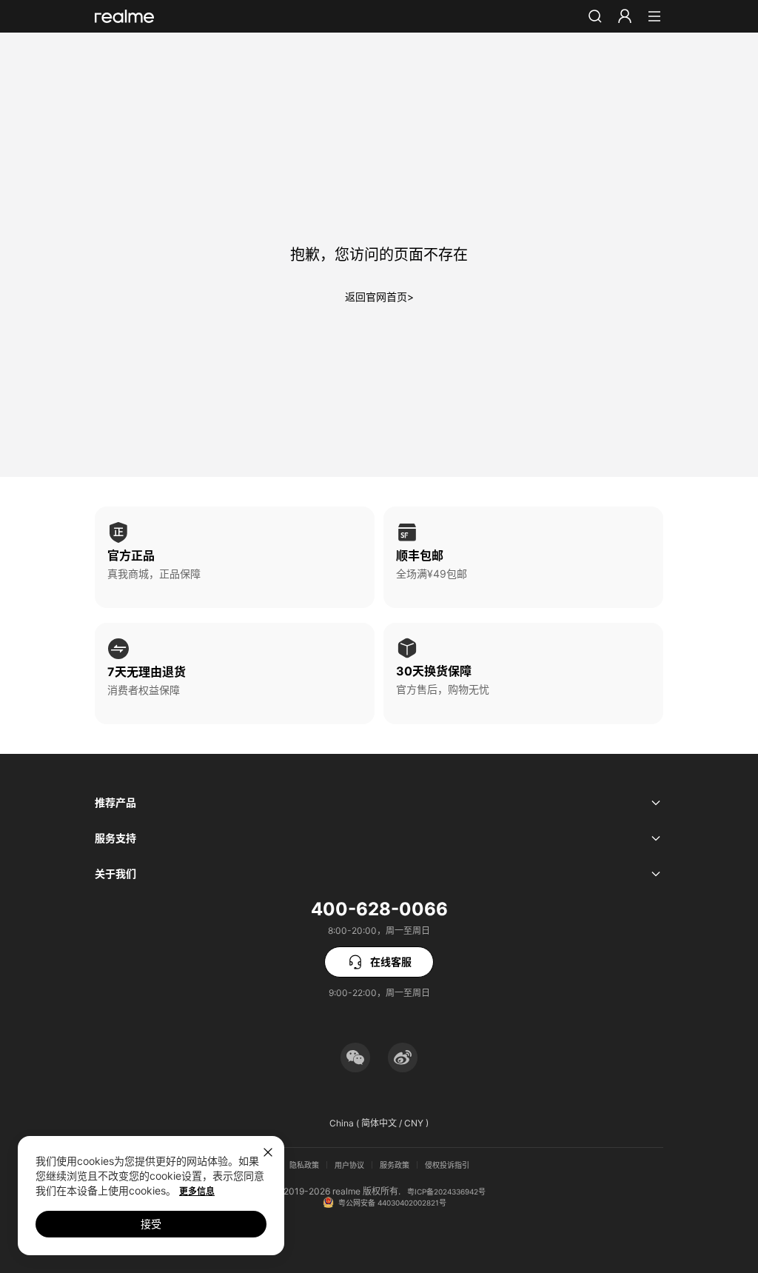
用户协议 (349, 1165)
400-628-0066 (379, 909)
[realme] (124, 16)
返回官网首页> (379, 296)
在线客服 (391, 961)
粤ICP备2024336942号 (446, 1191)
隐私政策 (304, 1165)
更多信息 (197, 1191)
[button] (595, 16)
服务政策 (394, 1165)
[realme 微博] (402, 1057)
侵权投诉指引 (447, 1165)
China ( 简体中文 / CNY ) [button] (379, 1123)
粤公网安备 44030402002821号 (392, 1202)
